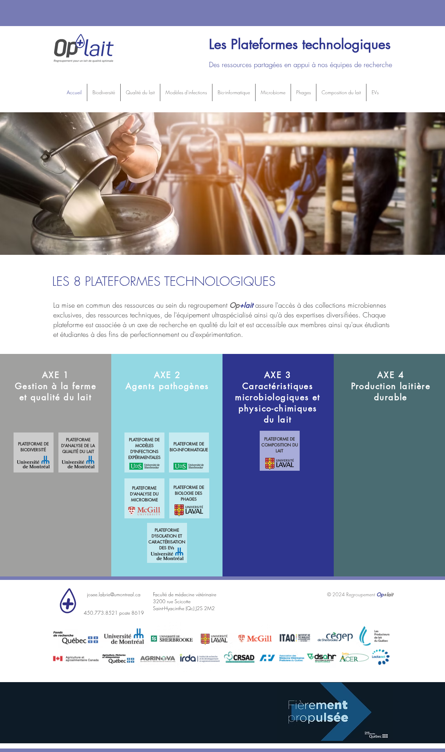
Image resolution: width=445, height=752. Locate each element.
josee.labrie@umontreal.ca (113, 594)
